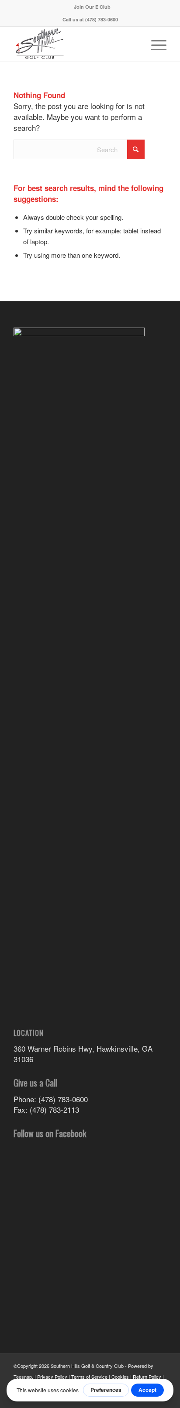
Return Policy (147, 1376)
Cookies (120, 1376)
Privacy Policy (52, 1376)
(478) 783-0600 (101, 19)
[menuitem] (92, 6)
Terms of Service (89, 1376)
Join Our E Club (92, 6)
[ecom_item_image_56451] (75, 44)
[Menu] (154, 44)
